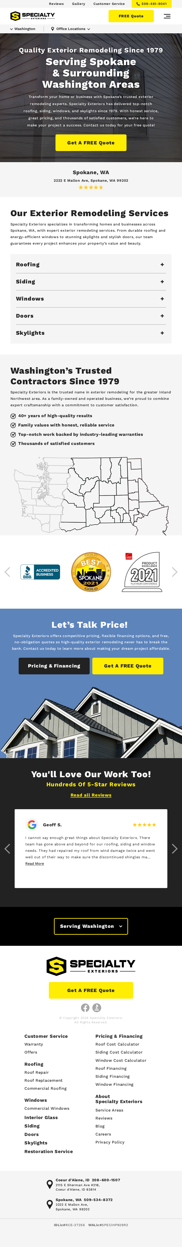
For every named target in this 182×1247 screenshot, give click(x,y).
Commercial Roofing (45, 1088)
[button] (7, 848)
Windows (35, 1100)
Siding (32, 1125)
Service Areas (109, 1110)
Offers (30, 1052)
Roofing (33, 1064)
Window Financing (114, 1084)
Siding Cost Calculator (119, 1052)
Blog (100, 1126)
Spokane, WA (91, 172)
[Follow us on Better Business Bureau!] (96, 1007)
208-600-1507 (106, 1180)
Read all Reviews (91, 795)
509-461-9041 (154, 4)
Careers (103, 1134)
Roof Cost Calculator (117, 1044)
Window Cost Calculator (120, 1060)
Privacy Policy (110, 1142)
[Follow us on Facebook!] (85, 1007)
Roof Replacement (43, 1080)
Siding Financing (112, 1076)
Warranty (33, 1044)
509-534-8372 (98, 1199)
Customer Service (109, 4)
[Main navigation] (167, 16)
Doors (31, 1134)
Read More (34, 863)
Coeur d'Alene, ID (73, 1180)
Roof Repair (36, 1072)
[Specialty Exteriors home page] (32, 16)
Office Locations (70, 29)
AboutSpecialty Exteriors (118, 1099)
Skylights (35, 1142)
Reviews (56, 4)
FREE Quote (131, 16)
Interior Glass (41, 1117)
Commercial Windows (46, 1108)
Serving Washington (87, 926)
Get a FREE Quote (91, 142)
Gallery (78, 4)
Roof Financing (111, 1068)
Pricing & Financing (54, 666)
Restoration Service (48, 1151)
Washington (24, 29)
